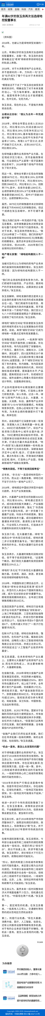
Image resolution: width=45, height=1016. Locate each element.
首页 (3, 9)
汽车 (30, 9)
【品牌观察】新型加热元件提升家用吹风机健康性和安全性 (29, 1001)
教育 (37, 9)
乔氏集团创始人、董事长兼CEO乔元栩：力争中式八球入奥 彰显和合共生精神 (29, 974)
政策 (10, 9)
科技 (24, 9)
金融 (17, 9)
